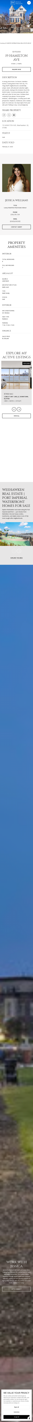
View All (16, 416)
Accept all (16, 1417)
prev (14, 37)
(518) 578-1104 (15, 214)
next (19, 37)
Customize (16, 1412)
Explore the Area (17, 558)
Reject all (16, 1407)
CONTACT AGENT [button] (16, 227)
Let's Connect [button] (17, 1289)
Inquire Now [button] (16, 69)
